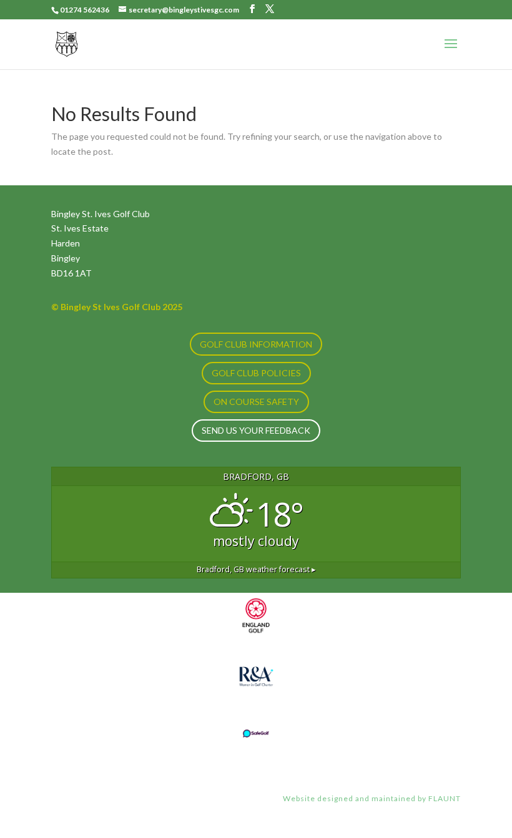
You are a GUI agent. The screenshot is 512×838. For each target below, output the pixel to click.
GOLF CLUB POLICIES (256, 373)
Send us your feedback (256, 430)
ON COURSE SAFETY (256, 401)
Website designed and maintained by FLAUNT (372, 798)
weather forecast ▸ (256, 569)
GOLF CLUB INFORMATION (256, 344)
